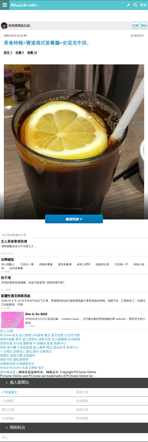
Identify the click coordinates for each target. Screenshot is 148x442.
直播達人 (19, 351)
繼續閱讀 (72, 219)
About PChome (10, 367)
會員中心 (72, 347)
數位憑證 (32, 351)
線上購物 (25, 335)
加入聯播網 (59, 339)
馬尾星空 (139, 35)
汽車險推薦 (24, 347)
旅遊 (50, 343)
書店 (47, 335)
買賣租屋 (6, 343)
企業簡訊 (45, 351)
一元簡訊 (6, 351)
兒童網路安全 (25, 363)
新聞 (3, 339)
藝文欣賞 (8, 409)
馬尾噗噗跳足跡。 (20, 25)
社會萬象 (8, 418)
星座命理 (59, 347)
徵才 (41, 367)
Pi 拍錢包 (39, 343)
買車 (3, 347)
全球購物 (74, 339)
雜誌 (49, 347)
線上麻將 (39, 347)
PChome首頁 (9, 335)
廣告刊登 (45, 339)
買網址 (4, 355)
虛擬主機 (16, 355)
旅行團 (11, 347)
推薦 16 (32, 52)
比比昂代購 (72, 335)
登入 (3, 331)
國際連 (27, 343)
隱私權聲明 (21, 359)
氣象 (11, 339)
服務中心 (60, 343)
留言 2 (8, 52)
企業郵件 (29, 355)
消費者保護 (7, 363)
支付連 (17, 343)
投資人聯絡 (29, 367)
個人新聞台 (30, 339)
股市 (18, 339)
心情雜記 (8, 401)
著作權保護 (7, 372)
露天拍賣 (57, 335)
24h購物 (38, 335)
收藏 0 (20, 52)
